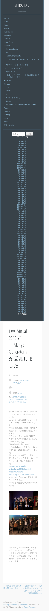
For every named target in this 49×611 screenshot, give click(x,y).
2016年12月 (21, 164)
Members (7, 35)
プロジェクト (19, 399)
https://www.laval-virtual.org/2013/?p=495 (20, 467)
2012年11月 (21, 256)
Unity (7, 52)
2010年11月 (21, 297)
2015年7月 (22, 192)
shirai (20, 393)
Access (6, 108)
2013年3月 (22, 248)
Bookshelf (7, 80)
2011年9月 (22, 279)
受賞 (19, 382)
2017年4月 (22, 157)
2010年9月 (22, 301)
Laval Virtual (8, 42)
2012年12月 (21, 254)
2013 (22, 380)
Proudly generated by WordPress (15, 604)
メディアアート (11, 71)
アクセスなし (9, 125)
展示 (26, 399)
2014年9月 (22, 211)
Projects (7, 84)
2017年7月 (22, 153)
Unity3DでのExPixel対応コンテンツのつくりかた (23, 60)
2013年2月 (22, 250)
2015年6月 (22, 194)
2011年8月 (22, 281)
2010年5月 (22, 309)
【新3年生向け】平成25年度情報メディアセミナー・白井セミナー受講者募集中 (32, 589)
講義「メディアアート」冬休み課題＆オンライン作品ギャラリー (23, 76)
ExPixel (8, 90)
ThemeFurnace (29, 607)
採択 (10, 402)
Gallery (8, 101)
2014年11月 (21, 207)
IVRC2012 (22, 397)
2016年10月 (21, 168)
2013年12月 (21, 229)
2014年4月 (22, 221)
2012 (6, 21)
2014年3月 (22, 223)
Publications (8, 32)
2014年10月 (21, 209)
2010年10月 (21, 299)
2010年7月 (22, 305)
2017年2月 (22, 159)
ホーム (6, 18)
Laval (11, 399)
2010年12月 (21, 295)
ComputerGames (11, 49)
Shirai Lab (22, 5)
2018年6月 (22, 143)
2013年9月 (22, 235)
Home (6, 25)
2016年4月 (22, 178)
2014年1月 (22, 227)
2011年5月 (22, 287)
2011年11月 (21, 275)
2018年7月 (22, 141)
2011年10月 (21, 277)
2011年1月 (22, 293)
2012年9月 (22, 260)
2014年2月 (22, 225)
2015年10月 (21, 186)
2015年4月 (22, 198)
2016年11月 (21, 166)
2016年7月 (22, 174)
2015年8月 (22, 190)
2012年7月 (22, 264)
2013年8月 (22, 238)
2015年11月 (21, 184)
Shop (6, 121)
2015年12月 (21, 182)
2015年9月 (22, 188)
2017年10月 (21, 147)
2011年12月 (21, 272)
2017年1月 (22, 161)
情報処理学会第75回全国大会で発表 (12, 586)
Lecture (7, 45)
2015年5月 (22, 196)
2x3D (7, 87)
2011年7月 (22, 283)
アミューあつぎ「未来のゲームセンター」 (20, 104)
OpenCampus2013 (14, 56)
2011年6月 (22, 285)
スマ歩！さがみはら (12, 97)
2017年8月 (22, 151)
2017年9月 (22, 149)
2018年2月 (22, 145)
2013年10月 (21, 233)
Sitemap (7, 114)
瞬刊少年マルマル (19, 402)
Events (6, 28)
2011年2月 (22, 291)
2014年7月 (22, 215)
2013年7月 (22, 240)
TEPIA (7, 94)
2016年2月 (22, 180)
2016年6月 (22, 176)
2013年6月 (22, 242)
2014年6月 (22, 217)
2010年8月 (22, 303)
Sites (6, 118)
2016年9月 (22, 170)
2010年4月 (22, 312)
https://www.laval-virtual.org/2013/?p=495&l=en (21, 473)
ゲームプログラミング (13, 68)
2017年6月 (22, 155)
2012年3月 (22, 268)
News (7, 38)
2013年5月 (22, 244)
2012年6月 (22, 266)
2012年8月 (22, 262)
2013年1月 (22, 252)
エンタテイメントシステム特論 (16, 64)
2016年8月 (22, 172)
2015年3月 (22, 201)
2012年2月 (22, 270)
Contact (7, 111)
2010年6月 (22, 307)
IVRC (15, 397)
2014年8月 (22, 213)
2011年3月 (22, 289)
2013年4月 (22, 246)
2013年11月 (21, 231)
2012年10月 (21, 258)
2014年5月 (22, 219)
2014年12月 (21, 205)
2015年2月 (22, 203)
